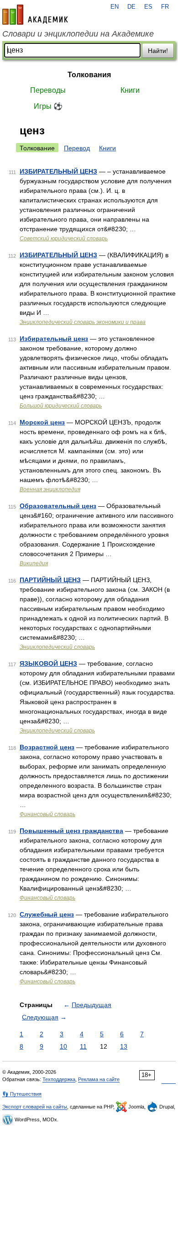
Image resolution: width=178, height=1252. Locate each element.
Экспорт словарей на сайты (34, 1106)
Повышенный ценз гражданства (71, 830)
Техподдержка (58, 1079)
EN (114, 7)
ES (148, 7)
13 (123, 1046)
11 (83, 1046)
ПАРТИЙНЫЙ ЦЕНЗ (50, 580)
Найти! (158, 50)
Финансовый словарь (47, 814)
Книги (130, 90)
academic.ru (35, 15)
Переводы (48, 90)
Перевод (77, 148)
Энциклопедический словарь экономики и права (83, 322)
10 (63, 1046)
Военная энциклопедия (50, 489)
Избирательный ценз (54, 338)
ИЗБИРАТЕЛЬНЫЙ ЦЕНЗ (58, 171)
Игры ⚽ (48, 106)
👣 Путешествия (22, 1094)
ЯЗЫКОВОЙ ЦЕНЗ (48, 663)
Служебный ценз (47, 914)
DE (131, 7)
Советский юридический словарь (64, 238)
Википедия (34, 563)
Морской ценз (42, 422)
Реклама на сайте (99, 1079)
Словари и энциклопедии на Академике (78, 33)
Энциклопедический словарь (57, 647)
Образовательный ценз (58, 505)
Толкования (89, 75)
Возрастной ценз (47, 747)
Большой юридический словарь (61, 406)
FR (165, 7)
